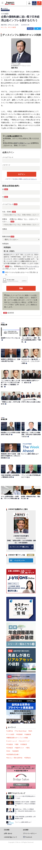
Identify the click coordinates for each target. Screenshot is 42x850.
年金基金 (10, 744)
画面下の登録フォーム (21, 143)
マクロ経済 (12, 27)
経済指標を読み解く (13, 754)
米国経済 (24, 744)
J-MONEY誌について (10, 837)
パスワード (6, 165)
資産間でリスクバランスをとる (10, 338)
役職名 (4, 229)
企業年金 (10, 731)
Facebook (28, 837)
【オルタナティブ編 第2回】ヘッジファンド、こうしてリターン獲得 (30, 361)
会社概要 (25, 830)
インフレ (4, 27)
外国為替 (20, 734)
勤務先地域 (8, 236)
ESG (8, 751)
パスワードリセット (30, 179)
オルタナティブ (24, 741)
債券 (17, 744)
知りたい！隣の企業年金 (14, 758)
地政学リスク (20, 748)
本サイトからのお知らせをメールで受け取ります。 (21, 274)
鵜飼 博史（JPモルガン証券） (10, 25)
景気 (28, 748)
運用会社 (28, 758)
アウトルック (5, 10)
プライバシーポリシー (30, 833)
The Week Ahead (21, 731)
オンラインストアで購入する (19, 547)
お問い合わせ (8, 833)
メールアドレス (7, 157)
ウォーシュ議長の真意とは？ (30, 454)
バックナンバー (19, 560)
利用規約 (5, 244)
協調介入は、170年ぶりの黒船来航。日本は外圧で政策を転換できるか (31, 434)
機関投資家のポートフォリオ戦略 (17, 737)
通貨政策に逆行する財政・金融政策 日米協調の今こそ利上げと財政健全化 (11, 456)
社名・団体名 (8, 212)
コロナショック (12, 741)
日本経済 (10, 748)
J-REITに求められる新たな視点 (30, 402)
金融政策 (28, 734)
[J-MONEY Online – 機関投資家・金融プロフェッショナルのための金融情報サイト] (7, 4)
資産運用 (16, 751)
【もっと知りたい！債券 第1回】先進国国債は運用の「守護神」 (31, 340)
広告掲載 (6, 830)
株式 (30, 731)
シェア (30, 28)
